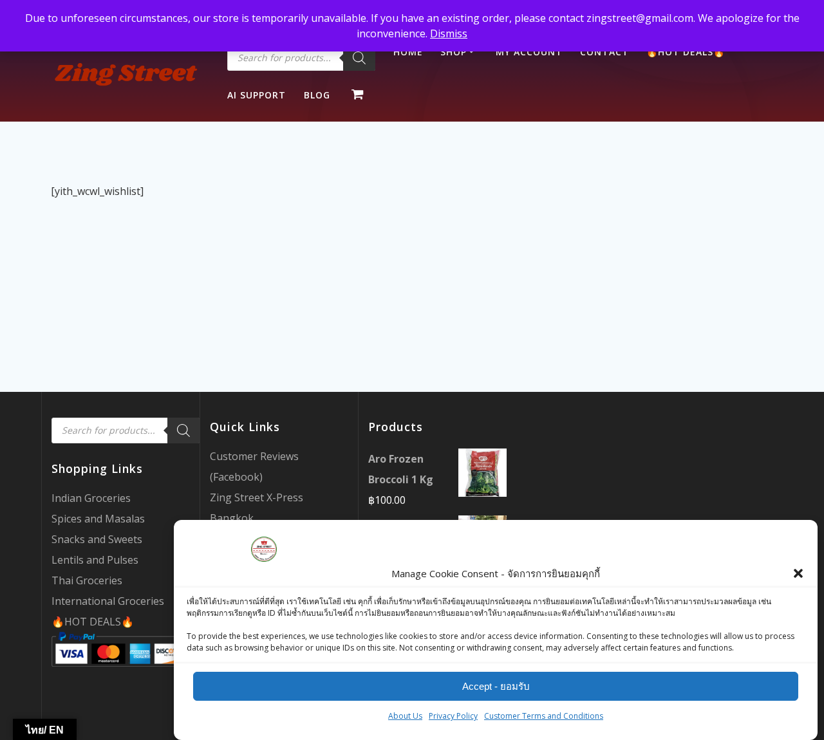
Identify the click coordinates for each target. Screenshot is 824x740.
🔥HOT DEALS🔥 (93, 622)
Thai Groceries (87, 580)
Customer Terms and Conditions (543, 715)
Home (408, 52)
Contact (604, 52)
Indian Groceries (91, 498)
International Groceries (108, 601)
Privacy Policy (453, 715)
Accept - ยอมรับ (496, 686)
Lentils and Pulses (95, 560)
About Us (405, 715)
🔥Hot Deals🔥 (685, 52)
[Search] (359, 58)
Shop (453, 52)
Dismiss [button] (448, 33)
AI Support (256, 95)
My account (529, 52)
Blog (317, 95)
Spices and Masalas (98, 519)
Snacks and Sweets (97, 539)
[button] (798, 573)
